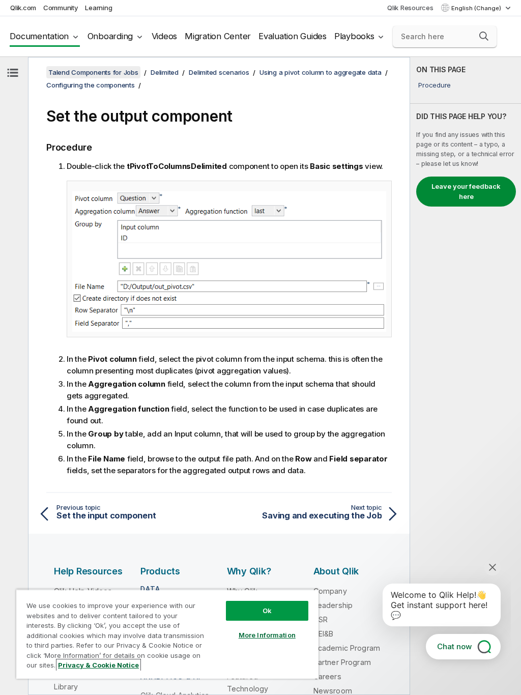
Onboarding (110, 36)
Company (330, 591)
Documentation (39, 36)
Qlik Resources (410, 8)
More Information (267, 635)
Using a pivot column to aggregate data (320, 72)
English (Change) (477, 8)
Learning (98, 8)
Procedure (434, 85)
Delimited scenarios (219, 72)
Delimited (165, 72)
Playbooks (354, 36)
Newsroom (332, 690)
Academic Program (347, 648)
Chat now (454, 646)
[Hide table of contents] (12, 72)
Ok (267, 610)
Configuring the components (90, 85)
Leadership (333, 605)
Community (60, 8)
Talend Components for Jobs (93, 72)
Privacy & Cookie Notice (98, 665)
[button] (483, 36)
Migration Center (218, 36)
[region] (167, 634)
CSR (320, 619)
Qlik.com (23, 8)
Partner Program (342, 662)
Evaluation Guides (292, 36)
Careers (327, 676)
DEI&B (323, 633)
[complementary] (465, 376)
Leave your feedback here (466, 191)
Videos (165, 36)
